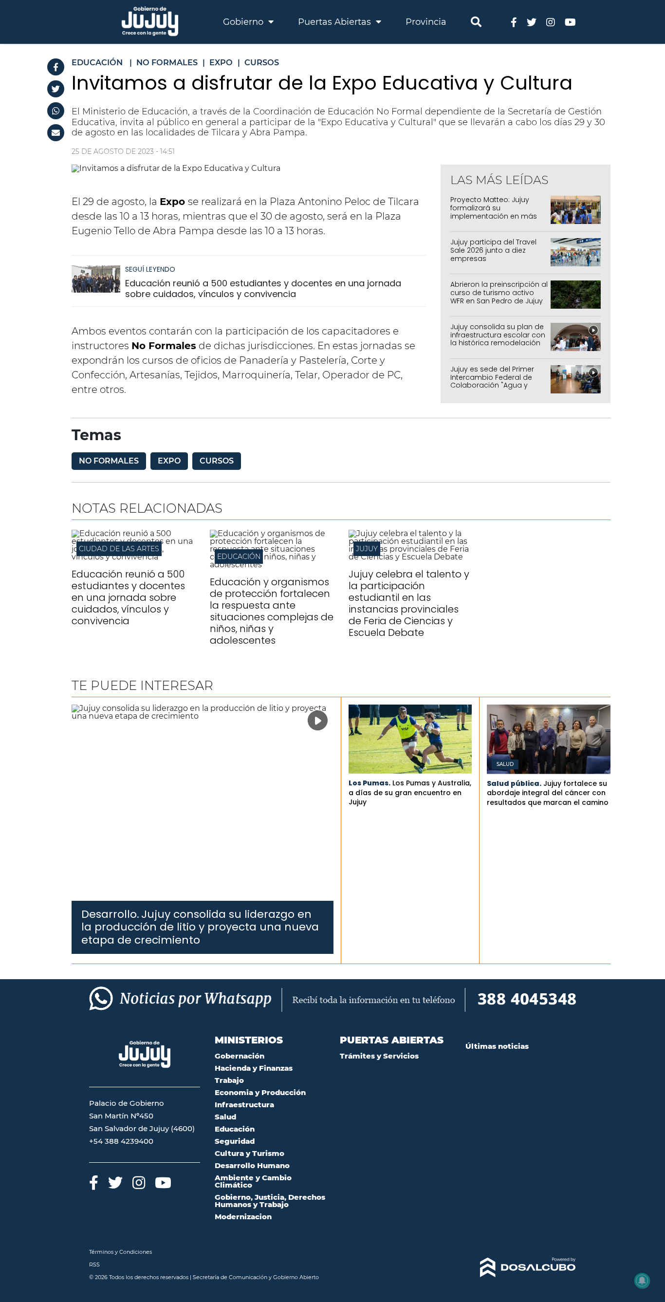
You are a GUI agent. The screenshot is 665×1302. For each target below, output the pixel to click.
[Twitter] (55, 88)
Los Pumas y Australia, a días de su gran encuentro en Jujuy (410, 792)
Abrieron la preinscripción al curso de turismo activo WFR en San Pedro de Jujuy (499, 292)
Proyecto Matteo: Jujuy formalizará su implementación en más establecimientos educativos (493, 216)
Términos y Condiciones (120, 1251)
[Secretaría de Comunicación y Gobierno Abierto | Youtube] (570, 22)
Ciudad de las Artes (119, 548)
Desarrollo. (110, 914)
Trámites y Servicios (379, 1055)
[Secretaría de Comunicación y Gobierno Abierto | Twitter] (531, 22)
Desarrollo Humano (252, 1165)
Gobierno (244, 22)
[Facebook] (55, 66)
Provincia (426, 22)
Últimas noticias (497, 1046)
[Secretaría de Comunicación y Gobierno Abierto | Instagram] (550, 22)
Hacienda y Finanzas (254, 1068)
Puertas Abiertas (335, 22)
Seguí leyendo (150, 269)
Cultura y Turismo (249, 1153)
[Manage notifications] (642, 1280)
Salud (505, 764)
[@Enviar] (55, 132)
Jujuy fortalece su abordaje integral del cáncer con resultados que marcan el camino (548, 793)
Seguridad (235, 1141)
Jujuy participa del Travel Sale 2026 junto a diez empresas (493, 250)
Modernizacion (243, 1216)
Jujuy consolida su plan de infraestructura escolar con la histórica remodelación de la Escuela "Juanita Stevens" (497, 343)
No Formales (109, 460)
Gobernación (239, 1055)
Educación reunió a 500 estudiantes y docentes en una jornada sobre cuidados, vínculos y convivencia (263, 288)
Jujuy (367, 548)
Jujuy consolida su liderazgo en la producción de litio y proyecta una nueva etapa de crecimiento (200, 927)
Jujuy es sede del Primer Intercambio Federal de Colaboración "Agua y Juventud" (492, 381)
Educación (238, 556)
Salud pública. (514, 783)
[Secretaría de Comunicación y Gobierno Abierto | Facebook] (514, 22)
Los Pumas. (369, 783)
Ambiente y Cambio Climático (253, 1181)
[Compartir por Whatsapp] (55, 110)
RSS (94, 1264)
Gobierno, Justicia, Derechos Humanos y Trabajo (270, 1200)
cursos (217, 460)
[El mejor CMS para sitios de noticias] (520, 1267)
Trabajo (229, 1080)
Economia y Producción (260, 1092)
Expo (169, 460)
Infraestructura (244, 1104)
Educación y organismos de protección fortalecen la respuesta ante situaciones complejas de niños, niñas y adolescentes (271, 611)
